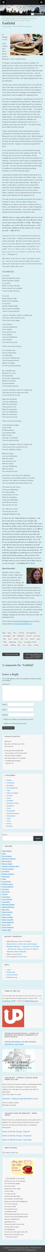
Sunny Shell (6, 925)
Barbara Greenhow (9, 858)
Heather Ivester (7, 884)
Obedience (25, 18)
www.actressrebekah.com (23, 624)
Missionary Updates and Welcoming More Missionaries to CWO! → (33, 656)
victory (29, 645)
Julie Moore (6, 897)
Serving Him (33, 18)
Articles (5, 16)
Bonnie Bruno (7, 861)
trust (23, 645)
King (21, 639)
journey (16, 639)
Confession (12, 16)
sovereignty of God (30, 642)
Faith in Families (12, 793)
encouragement (31, 633)
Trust (17, 20)
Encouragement (21, 16)
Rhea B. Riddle (7, 917)
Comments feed (12, 975)
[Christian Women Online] (22, 10)
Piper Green (6, 914)
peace (39, 639)
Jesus (10, 639)
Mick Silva (5, 909)
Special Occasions (13, 813)
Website (5, 715)
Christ (15, 633)
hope (4, 639)
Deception (10, 785)
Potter (5, 642)
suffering (13, 645)
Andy (4, 853)
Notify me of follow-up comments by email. (18, 719)
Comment (6, 684)
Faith (29, 16)
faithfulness (21, 636)
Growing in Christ (15, 18)
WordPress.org (12, 977)
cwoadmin (5, 871)
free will (29, 636)
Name (4, 704)
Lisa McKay (6, 902)
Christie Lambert (8, 869)
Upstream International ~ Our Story (16, 1041)
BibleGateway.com (31, 1001)
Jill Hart (4, 894)
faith (14, 636)
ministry (32, 639)
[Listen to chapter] (15, 1001)
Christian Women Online (21, 1248)
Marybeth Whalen (8, 904)
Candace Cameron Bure (10, 866)
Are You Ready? (25, 941)
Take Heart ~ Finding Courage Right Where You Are (20, 1098)
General (34, 16)
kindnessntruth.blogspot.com (23, 621)
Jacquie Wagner (7, 886)
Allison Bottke (7, 851)
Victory (21, 20)
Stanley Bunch (12, 944)
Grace (39, 16)
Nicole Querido (7, 912)
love (26, 639)
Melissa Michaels (8, 907)
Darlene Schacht (8, 874)
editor (4, 879)
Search (4, 834)
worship (36, 645)
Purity (9, 808)
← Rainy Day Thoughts (11, 654)
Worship (27, 20)
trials (19, 645)
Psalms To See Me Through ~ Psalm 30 (16, 1131)
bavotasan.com (31, 1250)
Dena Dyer (6, 876)
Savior (20, 642)
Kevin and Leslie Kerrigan (28, 944)
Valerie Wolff (6, 930)
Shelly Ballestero (8, 922)
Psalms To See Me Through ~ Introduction (16, 1135)
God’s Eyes (18, 954)
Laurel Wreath (7, 899)
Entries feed (11, 972)
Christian (21, 633)
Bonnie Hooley (7, 864)
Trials (13, 20)
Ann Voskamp (7, 856)
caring (9, 633)
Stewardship (6, 20)
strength (5, 645)
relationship (12, 642)
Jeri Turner (6, 892)
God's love (36, 636)
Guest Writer (7, 26)
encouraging (7, 636)
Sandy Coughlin (7, 920)
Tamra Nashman (8, 927)
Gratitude (5, 18)
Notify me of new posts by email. (15, 723)
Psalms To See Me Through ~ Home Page (16, 1140)
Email (4, 710)
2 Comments (27, 26)
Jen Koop (5, 889)
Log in (9, 970)
